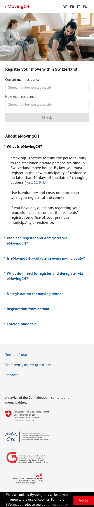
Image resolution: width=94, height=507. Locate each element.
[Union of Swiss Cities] (27, 478)
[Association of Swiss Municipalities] (27, 457)
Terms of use (16, 354)
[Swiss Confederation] (27, 416)
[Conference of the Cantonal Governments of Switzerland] (27, 437)
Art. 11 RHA (37, 182)
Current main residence (22, 79)
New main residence (20, 96)
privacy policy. (57, 504)
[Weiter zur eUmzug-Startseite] (17, 6)
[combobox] (47, 87)
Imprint (11, 374)
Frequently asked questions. (28, 364)
